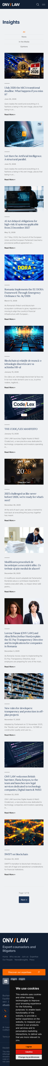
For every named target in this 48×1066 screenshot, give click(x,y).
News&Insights (21, 959)
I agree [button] (29, 1047)
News (24, 37)
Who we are (14, 956)
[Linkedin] (6, 981)
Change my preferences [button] (28, 1057)
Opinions (24, 46)
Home (5, 956)
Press (31, 959)
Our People (8, 959)
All (24, 32)
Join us (25, 956)
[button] (43, 4)
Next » (24, 899)
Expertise (34, 956)
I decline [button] (29, 1052)
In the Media (24, 42)
